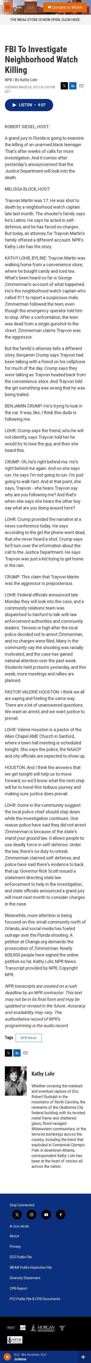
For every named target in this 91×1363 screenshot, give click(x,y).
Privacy (15, 1246)
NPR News (29, 1038)
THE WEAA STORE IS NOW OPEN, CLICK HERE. (45, 20)
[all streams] (84, 1357)
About (14, 1236)
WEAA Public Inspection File (31, 1267)
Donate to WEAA (67, 7)
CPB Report (18, 1288)
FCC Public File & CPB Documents (35, 1299)
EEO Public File (21, 1257)
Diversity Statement (25, 1278)
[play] (7, 1356)
